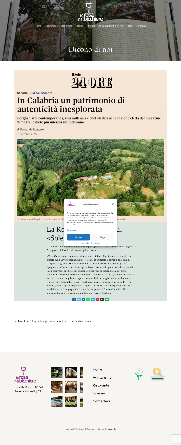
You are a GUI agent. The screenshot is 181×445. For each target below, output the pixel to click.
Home (38, 25)
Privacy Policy (96, 243)
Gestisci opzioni (72, 230)
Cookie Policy (85, 243)
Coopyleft (112, 429)
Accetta (78, 237)
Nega (102, 237)
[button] (112, 204)
